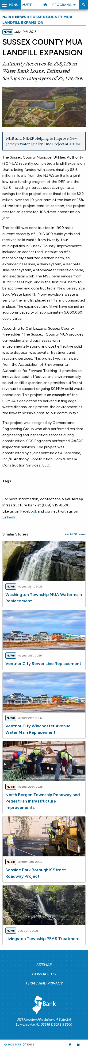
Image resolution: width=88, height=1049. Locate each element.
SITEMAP (44, 965)
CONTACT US (44, 974)
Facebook (28, 511)
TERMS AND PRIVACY (44, 983)
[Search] (83, 4)
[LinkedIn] (78, 1044)
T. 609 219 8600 (61, 1024)
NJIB (6, 17)
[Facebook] (70, 1044)
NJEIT (26, 5)
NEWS (20, 17)
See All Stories (74, 534)
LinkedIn (9, 517)
